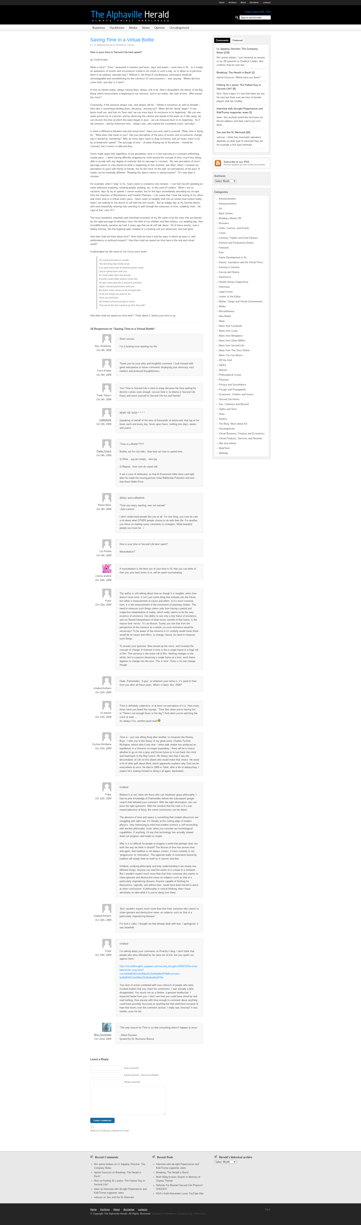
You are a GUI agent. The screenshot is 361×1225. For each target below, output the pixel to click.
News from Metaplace (231, 335)
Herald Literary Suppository (233, 281)
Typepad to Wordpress (164, 1213)
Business (99, 27)
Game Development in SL (233, 257)
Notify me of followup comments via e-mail (109, 1130)
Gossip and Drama (229, 272)
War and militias (227, 443)
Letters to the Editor (229, 296)
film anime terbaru (104, 1164)
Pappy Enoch (104, 451)
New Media (225, 316)
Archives (232, 2)
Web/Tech (224, 448)
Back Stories (226, 213)
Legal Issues (226, 291)
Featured (238, 40)
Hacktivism (117, 27)
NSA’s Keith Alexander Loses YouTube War (179, 1193)
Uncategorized (179, 27)
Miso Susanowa (102, 1034)
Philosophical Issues (230, 374)
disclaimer (254, 2)
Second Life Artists (229, 399)
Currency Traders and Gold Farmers (238, 237)
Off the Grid (225, 360)
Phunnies (224, 379)
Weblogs (223, 453)
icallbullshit (105, 420)
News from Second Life (231, 345)
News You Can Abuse (230, 355)
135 (227, 52)
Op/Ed (222, 365)
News (146, 27)
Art (220, 208)
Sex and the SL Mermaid (231, 132)
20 (248, 132)
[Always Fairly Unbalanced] (130, 22)
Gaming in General (229, 267)
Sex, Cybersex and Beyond (234, 404)
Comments (222, 40)
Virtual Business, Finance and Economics (242, 433)
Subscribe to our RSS (236, 161)
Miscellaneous (226, 311)
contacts (267, 2)
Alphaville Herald (104, 44)
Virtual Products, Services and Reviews (240, 438)
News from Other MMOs (232, 340)
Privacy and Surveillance (232, 384)
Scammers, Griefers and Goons (236, 394)
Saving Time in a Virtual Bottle (122, 39)
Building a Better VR (230, 218)
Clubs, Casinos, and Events (234, 228)
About (243, 2)
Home (221, 2)
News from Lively (228, 330)
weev (97, 1189)
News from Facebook (230, 325)
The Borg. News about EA (233, 423)
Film (221, 252)
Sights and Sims (228, 409)
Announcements (228, 203)
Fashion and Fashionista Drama (236, 242)
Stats (222, 414)
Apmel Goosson (102, 1172)
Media (133, 27)
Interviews (224, 286)
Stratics (223, 418)
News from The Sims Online (234, 350)
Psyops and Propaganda (232, 389)
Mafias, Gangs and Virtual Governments (241, 301)
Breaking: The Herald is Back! (234, 72)
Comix (222, 233)
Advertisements (227, 198)
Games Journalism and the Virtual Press (241, 262)
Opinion (159, 27)
